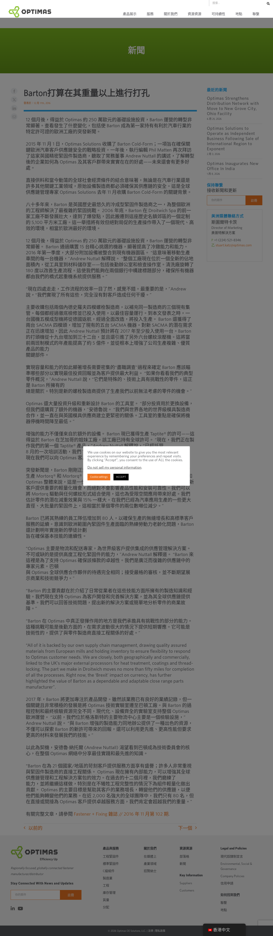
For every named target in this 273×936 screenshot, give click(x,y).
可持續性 (218, 14)
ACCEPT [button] (121, 477)
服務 (150, 14)
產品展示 (129, 14)
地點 (238, 14)
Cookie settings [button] (99, 477)
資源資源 (194, 14)
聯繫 (256, 14)
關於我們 (170, 14)
